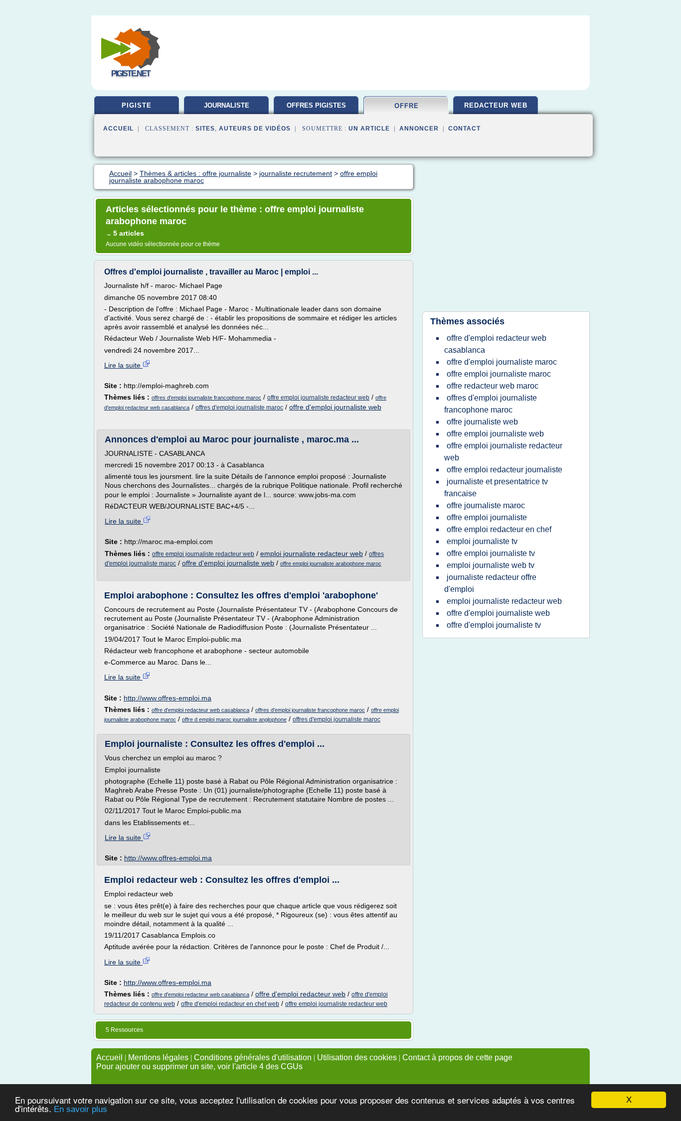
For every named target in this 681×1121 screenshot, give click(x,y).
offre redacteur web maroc (492, 386)
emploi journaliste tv (482, 541)
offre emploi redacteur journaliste (504, 469)
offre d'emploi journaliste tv (494, 625)
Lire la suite (123, 365)
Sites (205, 128)
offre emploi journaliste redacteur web (318, 397)
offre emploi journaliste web (495, 433)
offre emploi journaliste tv (491, 553)
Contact (464, 128)
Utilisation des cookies (357, 1057)
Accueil (118, 128)
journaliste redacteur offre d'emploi (490, 583)
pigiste (137, 105)
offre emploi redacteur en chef (499, 529)
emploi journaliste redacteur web (311, 554)
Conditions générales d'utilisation (253, 1057)
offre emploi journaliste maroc (499, 374)
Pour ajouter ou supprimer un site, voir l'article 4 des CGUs (199, 1066)
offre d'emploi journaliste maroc (502, 362)
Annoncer (419, 128)
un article (369, 128)
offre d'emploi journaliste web (335, 407)
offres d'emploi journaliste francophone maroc (206, 398)
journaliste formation (226, 109)
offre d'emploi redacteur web (300, 994)
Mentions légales (158, 1057)
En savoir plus (80, 1109)
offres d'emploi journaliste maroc (239, 407)
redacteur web (495, 105)
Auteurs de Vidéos (255, 128)
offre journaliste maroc (486, 505)
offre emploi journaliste (487, 517)
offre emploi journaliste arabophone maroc (330, 563)
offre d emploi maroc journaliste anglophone (234, 719)
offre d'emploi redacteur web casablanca (200, 710)
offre (406, 106)
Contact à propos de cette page (457, 1057)
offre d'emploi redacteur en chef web (230, 1003)
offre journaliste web (482, 422)
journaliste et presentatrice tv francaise (496, 487)
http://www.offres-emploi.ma (167, 698)
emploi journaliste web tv (490, 565)
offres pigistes (316, 105)
